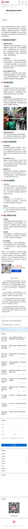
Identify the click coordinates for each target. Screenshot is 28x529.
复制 (11, 478)
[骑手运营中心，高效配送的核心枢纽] (4, 396)
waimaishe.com (7, 13)
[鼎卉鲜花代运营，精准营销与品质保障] (4, 346)
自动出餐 (15, 478)
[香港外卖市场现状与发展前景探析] (4, 412)
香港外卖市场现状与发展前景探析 (17, 411)
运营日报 (8, 486)
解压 (19, 490)
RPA (13, 490)
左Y (20, 484)
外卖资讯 (11, 6)
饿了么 (24, 480)
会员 (26, 2)
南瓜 (25, 486)
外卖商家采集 (4, 490)
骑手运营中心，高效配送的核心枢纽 (17, 395)
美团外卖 (20, 480)
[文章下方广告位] (14, 328)
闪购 (3, 482)
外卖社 (7, 2)
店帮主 (13, 486)
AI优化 (3, 480)
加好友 (10, 490)
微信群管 (8, 492)
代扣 (9, 482)
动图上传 (15, 480)
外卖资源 (3, 463)
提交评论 (14, 445)
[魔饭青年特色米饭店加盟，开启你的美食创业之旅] (4, 372)
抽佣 (16, 482)
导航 (19, 2)
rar (16, 490)
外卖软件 (3, 453)
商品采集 (18, 492)
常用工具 (3, 458)
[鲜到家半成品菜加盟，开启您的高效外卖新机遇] (4, 364)
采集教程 (3, 468)
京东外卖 (4, 478)
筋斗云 (7, 480)
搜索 (22, 2)
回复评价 (13, 494)
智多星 (19, 488)
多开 (6, 482)
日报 (19, 478)
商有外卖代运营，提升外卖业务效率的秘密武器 (11, 320)
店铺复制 (12, 484)
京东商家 (4, 494)
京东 (3, 484)
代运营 (12, 482)
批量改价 (18, 486)
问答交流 (3, 461)
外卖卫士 (23, 482)
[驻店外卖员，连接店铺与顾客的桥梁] (4, 404)
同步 (22, 490)
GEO (22, 478)
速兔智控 (17, 484)
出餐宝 (8, 494)
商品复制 (23, 492)
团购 (22, 486)
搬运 (11, 480)
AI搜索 (10, 488)
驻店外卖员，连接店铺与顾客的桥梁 (17, 403)
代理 (2, 465)
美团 (8, 478)
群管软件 (13, 492)
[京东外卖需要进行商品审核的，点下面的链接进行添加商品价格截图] (4, 340)
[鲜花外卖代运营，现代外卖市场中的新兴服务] (4, 355)
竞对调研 (4, 486)
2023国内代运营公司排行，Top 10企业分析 (10, 324)
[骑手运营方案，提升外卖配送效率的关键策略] (4, 380)
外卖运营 (3, 456)
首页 (7, 6)
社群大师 (4, 492)
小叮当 (23, 488)
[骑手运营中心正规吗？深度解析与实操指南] (4, 388)
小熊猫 (6, 488)
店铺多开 (15, 488)
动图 (3, 488)
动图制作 (7, 484)
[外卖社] (2, 2)
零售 (19, 482)
